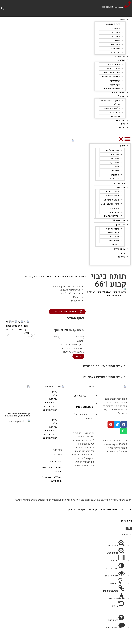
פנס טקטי (115, 28)
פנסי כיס (116, 32)
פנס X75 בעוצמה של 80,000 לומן (52, 479)
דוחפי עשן (115, 116)
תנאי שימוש (51, 402)
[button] (110, 139)
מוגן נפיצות (115, 52)
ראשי (83, 276)
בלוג (55, 395)
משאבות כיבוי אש (112, 72)
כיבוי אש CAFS (119, 92)
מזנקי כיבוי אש (113, 68)
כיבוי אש (122, 60)
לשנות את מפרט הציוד (71, 348)
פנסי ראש (115, 44)
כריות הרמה (115, 112)
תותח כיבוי (111, 295)
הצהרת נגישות (50, 410)
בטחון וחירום (120, 120)
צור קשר (122, 127)
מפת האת (57, 450)
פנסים (123, 19)
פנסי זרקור (115, 36)
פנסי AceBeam (113, 24)
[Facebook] (123, 424)
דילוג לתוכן (126, 521)
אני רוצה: (80, 341)
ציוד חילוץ (121, 96)
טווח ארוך (115, 48)
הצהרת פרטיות (50, 406)
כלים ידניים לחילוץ (111, 108)
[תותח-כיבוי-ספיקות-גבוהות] (106, 289)
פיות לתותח (115, 85)
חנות (76, 276)
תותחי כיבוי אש (113, 64)
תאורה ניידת (120, 56)
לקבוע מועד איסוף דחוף (71, 344)
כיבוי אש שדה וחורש (111, 76)
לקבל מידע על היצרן (72, 352)
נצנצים (117, 40)
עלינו (123, 123)
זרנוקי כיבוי (115, 80)
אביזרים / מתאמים (112, 88)
